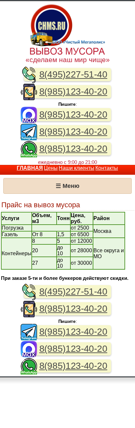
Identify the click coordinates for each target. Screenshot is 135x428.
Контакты (106, 168)
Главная (30, 168)
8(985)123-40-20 (73, 91)
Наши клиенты (76, 168)
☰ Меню (67, 186)
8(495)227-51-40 (73, 74)
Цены (51, 168)
